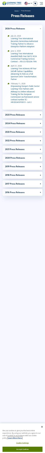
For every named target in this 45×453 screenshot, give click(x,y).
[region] (22, 438)
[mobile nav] (41, 3)
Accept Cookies (22, 449)
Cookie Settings (22, 443)
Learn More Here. (15, 438)
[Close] (42, 427)
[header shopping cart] (35, 3)
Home (16, 11)
